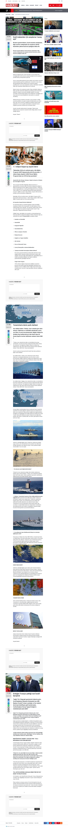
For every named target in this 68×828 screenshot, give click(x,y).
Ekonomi (32, 5)
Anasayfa (18, 823)
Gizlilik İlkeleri (31, 823)
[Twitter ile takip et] (47, 823)
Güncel (23, 5)
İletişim (26, 823)
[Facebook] (8, 43)
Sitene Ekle (36, 823)
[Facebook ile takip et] (45, 823)
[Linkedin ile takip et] (53, 823)
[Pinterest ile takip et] (58, 823)
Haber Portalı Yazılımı (11, 826)
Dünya (27, 5)
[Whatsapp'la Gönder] (8, 49)
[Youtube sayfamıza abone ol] (50, 823)
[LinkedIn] (8, 47)
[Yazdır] (8, 53)
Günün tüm (58, 10)
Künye (23, 823)
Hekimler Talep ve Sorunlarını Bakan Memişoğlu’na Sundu (29, 10)
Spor (41, 5)
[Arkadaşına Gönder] (8, 51)
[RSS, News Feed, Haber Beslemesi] (61, 823)
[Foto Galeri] (61, 1)
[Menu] (50, 5)
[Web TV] (59, 1)
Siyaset (37, 5)
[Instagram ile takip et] (55, 823)
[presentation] (9, 10)
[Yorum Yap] (8, 55)
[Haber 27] (12, 5)
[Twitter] (8, 45)
